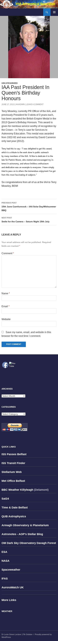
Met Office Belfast (13, 480)
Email (5, 306)
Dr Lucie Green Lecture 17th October (17, 634)
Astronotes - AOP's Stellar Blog (22, 534)
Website (6, 319)
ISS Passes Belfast (14, 454)
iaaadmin (20, 104)
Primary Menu (54, 12)
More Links (9, 600)
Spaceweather (11, 569)
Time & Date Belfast (15, 507)
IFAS (5, 578)
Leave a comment (34, 104)
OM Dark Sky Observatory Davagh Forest (29, 543)
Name (6, 293)
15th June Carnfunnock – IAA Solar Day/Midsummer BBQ (29, 207)
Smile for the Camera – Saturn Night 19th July (25, 220)
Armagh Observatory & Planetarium (25, 525)
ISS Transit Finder (13, 463)
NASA (5, 560)
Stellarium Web (12, 472)
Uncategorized (10, 83)
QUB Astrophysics (14, 516)
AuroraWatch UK (13, 587)
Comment (8, 253)
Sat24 (5, 498)
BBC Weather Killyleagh (17, 489)
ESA (4, 551)
